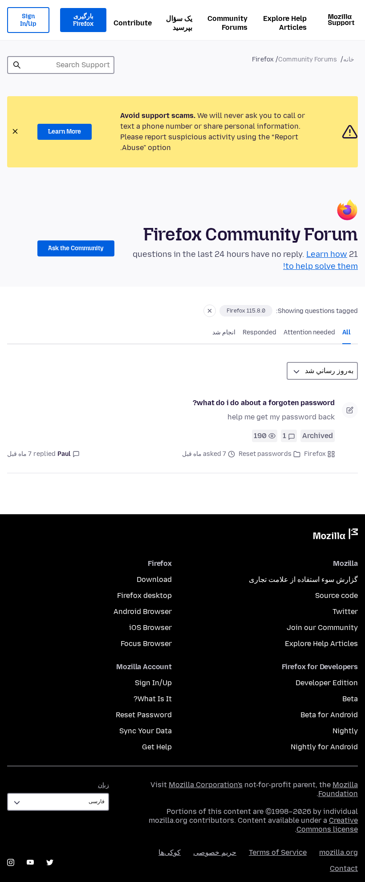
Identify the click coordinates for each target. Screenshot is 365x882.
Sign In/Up (28, 20)
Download (154, 579)
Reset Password (144, 715)
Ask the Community (76, 248)
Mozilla (335, 535)
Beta (350, 699)
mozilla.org (338, 852)
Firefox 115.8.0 (246, 311)
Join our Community (322, 627)
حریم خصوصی (214, 852)
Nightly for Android (324, 747)
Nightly (345, 731)
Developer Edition (327, 683)
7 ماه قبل (19, 454)
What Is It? (153, 699)
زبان (103, 785)
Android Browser (143, 611)
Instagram (10, 862)
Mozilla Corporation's (206, 784)
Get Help (157, 747)
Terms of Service (278, 852)
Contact (344, 868)
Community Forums (227, 23)
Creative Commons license (327, 824)
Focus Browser (146, 643)
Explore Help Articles (285, 23)
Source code (336, 595)
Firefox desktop (144, 595)
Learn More (64, 131)
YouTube (30, 862)
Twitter (345, 611)
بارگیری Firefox (83, 20)
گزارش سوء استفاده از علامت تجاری (303, 579)
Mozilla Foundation (338, 789)
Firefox (315, 454)
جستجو (17, 65)
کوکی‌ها (169, 852)
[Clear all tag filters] (209, 311)
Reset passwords (265, 454)
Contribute (133, 23)
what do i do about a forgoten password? (264, 402)
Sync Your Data (145, 731)
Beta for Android (329, 715)
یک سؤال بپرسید (179, 23)
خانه (348, 59)
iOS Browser (150, 627)
